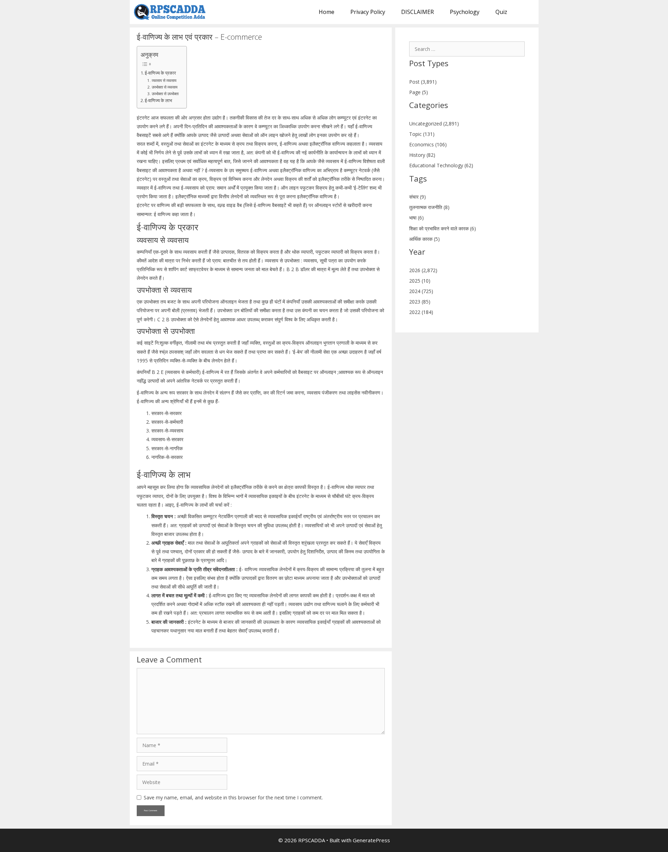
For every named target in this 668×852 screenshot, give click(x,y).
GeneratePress (371, 840)
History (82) (422, 155)
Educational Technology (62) (441, 165)
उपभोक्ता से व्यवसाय (165, 87)
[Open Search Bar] (527, 12)
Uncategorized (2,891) (434, 123)
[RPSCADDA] (171, 12)
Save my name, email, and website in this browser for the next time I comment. (233, 797)
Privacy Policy (367, 12)
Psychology (464, 12)
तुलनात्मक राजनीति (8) (429, 207)
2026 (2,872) (423, 270)
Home (326, 12)
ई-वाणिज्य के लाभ (158, 100)
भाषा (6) (416, 217)
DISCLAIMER (417, 12)
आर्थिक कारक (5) (424, 239)
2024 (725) (421, 291)
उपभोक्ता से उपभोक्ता (165, 93)
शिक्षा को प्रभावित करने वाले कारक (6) (442, 228)
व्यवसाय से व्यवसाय (164, 80)
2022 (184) (421, 312)
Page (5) (418, 92)
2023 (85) (419, 301)
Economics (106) (428, 144)
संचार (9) (417, 196)
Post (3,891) (423, 81)
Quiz (501, 12)
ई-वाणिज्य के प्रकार (160, 73)
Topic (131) (422, 134)
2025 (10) (419, 280)
